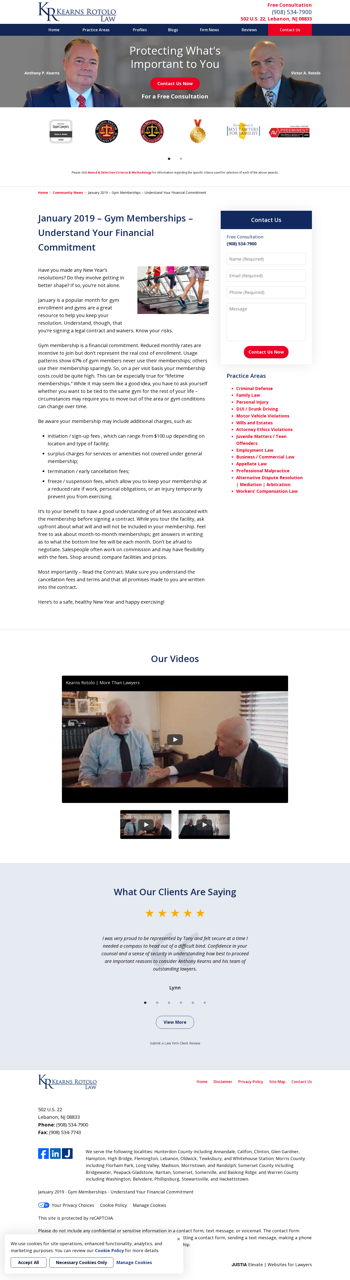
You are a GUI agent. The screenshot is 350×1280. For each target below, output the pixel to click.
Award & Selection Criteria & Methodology (120, 172)
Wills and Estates (254, 423)
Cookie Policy (113, 1205)
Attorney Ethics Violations (264, 429)
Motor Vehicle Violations (262, 416)
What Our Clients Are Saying (175, 891)
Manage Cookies (149, 1205)
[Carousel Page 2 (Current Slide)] (157, 1003)
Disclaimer (223, 1081)
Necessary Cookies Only (81, 1262)
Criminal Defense (254, 388)
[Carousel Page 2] (181, 159)
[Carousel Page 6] (205, 1003)
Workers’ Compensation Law (267, 491)
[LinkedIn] (55, 1153)
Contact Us (290, 29)
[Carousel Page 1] (145, 1003)
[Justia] (67, 1153)
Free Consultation (289, 5)
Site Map (277, 1081)
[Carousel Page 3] (169, 1003)
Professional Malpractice (263, 470)
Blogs (173, 29)
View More (175, 1022)
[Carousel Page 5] (193, 1003)
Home (54, 29)
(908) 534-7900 (292, 12)
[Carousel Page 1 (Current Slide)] (169, 159)
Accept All (28, 1262)
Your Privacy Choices (73, 1205)
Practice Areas (96, 29)
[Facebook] (43, 1153)
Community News (68, 192)
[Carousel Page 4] (181, 1003)
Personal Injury (252, 402)
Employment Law (254, 450)
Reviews (249, 29)
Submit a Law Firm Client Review (175, 1043)
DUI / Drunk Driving (257, 409)
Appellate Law (251, 464)
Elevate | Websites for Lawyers (272, 1264)
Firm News (209, 29)
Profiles (140, 29)
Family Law (248, 395)
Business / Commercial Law (265, 457)
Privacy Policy (250, 1081)
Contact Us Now (175, 83)
